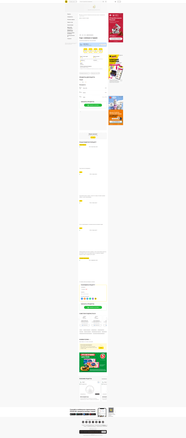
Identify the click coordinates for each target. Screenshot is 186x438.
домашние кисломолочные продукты (86, 333)
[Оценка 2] (83, 294)
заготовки (81, 331)
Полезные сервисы (71, 19)
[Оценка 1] (81, 294)
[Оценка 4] (86, 294)
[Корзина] (115, 1)
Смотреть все (104, 378)
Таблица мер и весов (94, 73)
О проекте (69, 38)
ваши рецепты (104, 331)
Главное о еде (70, 22)
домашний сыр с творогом (96, 331)
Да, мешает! (93, 137)
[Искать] (106, 2)
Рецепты (69, 14)
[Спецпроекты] (76, 16)
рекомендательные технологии (93, 431)
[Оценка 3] (84, 294)
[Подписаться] (98, 382)
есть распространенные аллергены (98, 333)
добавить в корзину (94, 105)
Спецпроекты (70, 16)
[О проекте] (76, 38)
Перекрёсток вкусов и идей (70, 30)
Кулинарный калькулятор (84, 73)
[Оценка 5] (88, 294)
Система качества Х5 (70, 36)
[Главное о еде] (76, 22)
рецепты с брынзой (87, 331)
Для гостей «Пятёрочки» (70, 28)
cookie (100, 431)
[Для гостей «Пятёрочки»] (76, 27)
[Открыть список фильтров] (103, 1)
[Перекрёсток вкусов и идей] (76, 30)
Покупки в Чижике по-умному (70, 33)
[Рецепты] (76, 14)
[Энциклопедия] (76, 25)
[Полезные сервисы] (76, 19)
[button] (79, 319)
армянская (81, 64)
